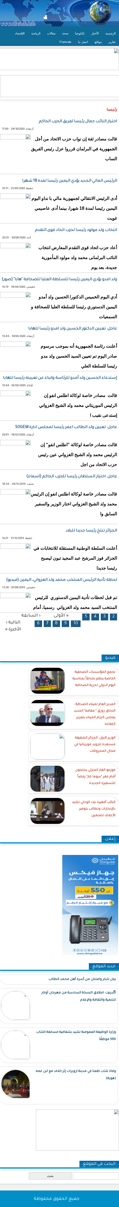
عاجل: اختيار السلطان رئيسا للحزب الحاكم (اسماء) (71, 477)
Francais (65, 41)
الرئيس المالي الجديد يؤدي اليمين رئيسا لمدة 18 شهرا (69, 181)
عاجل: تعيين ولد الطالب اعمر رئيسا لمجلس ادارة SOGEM (66, 427)
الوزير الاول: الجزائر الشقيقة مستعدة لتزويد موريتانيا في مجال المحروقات (94, 744)
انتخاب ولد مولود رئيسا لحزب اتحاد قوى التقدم (76, 230)
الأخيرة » (13, 629)
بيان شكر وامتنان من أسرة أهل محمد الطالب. (82, 979)
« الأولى (61, 616)
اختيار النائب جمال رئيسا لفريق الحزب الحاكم (78, 121)
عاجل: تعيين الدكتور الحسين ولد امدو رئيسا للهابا (72, 329)
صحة (65, 33)
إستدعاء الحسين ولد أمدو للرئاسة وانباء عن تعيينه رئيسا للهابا (60, 378)
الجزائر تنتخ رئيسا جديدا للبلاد (91, 531)
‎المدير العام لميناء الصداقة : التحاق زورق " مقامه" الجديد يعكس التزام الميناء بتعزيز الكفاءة (94, 714)
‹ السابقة (30, 616)
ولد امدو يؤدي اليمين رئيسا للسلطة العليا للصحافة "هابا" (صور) (59, 279)
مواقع (98, 41)
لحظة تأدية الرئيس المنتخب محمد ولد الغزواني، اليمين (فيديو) (61, 580)
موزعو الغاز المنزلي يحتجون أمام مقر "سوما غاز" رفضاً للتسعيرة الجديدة (95, 777)
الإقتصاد (20, 33)
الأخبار (95, 33)
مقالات (51, 33)
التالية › (13, 622)
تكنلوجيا (80, 33)
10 (75, 623)
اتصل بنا (83, 41)
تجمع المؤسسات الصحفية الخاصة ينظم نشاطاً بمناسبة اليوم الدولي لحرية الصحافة (94, 679)
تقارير (112, 41)
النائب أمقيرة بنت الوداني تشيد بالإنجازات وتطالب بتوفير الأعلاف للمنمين (93, 809)
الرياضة (35, 33)
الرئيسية (110, 33)
